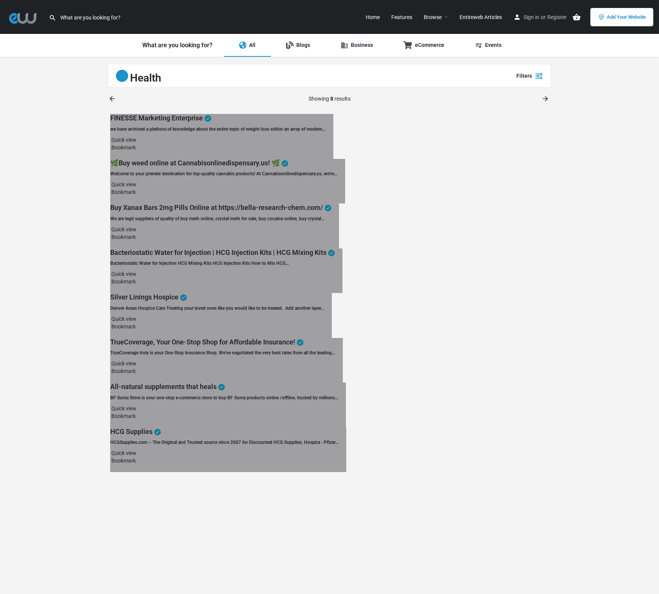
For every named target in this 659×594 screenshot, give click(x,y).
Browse (433, 17)
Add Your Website (626, 17)
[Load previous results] (112, 98)
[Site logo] (24, 16)
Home (373, 17)
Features (401, 17)
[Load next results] (546, 98)
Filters (524, 76)
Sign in (531, 17)
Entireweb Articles (481, 17)
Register (557, 17)
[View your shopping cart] (576, 17)
